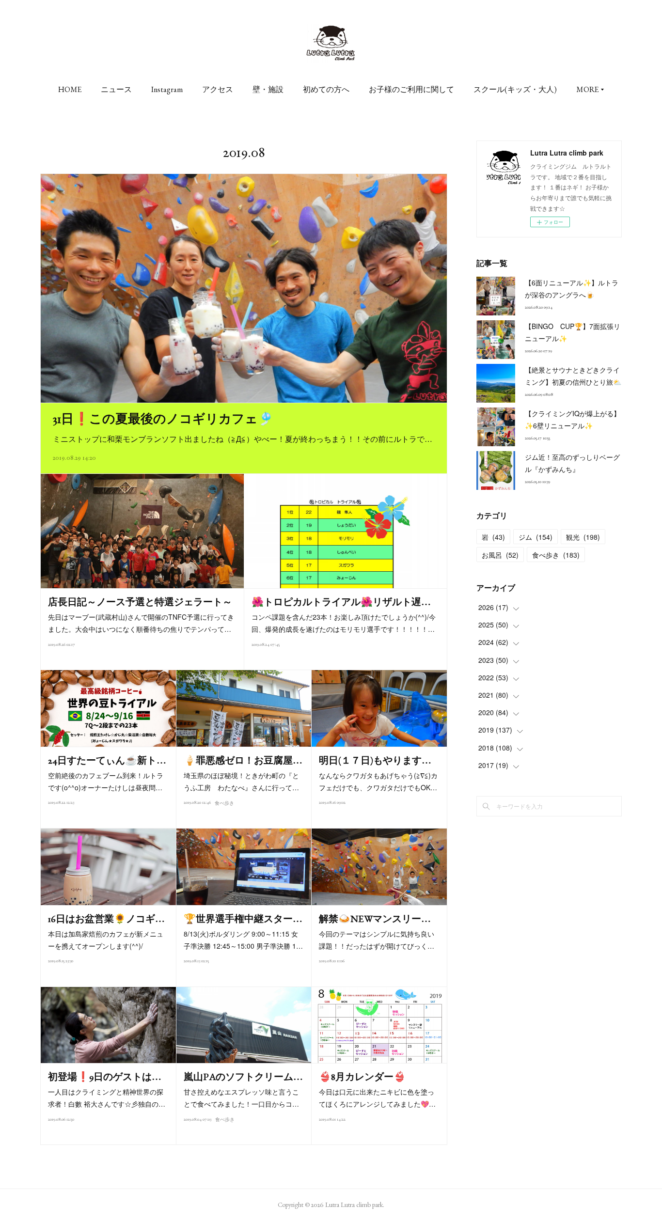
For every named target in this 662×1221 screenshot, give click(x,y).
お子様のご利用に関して (411, 89)
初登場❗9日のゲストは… (104, 1076)
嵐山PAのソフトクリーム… (243, 1076)
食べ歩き (224, 803)
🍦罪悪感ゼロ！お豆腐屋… (243, 760)
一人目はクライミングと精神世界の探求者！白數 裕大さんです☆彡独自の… (106, 1098)
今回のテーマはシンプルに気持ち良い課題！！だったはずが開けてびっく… (376, 940)
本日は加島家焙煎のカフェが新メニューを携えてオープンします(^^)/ (105, 940)
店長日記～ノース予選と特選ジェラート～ (140, 601)
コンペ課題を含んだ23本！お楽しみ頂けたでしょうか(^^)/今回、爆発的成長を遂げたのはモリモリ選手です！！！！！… (344, 623)
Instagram (167, 89)
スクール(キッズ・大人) (515, 89)
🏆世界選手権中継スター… (243, 918)
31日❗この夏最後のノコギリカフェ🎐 (163, 418)
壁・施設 (268, 89)
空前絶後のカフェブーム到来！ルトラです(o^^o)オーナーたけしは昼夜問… (105, 781)
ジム (535, 537)
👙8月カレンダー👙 (362, 1076)
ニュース (116, 89)
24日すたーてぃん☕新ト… (107, 760)
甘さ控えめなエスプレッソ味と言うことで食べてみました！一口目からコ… (241, 1098)
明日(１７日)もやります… (375, 760)
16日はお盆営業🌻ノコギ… (106, 918)
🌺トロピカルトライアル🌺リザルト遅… (341, 601)
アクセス (217, 89)
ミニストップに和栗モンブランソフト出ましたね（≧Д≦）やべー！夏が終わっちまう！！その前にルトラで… (242, 438)
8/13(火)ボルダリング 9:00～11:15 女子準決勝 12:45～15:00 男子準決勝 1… (243, 940)
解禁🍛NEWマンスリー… (375, 918)
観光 (583, 537)
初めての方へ (326, 89)
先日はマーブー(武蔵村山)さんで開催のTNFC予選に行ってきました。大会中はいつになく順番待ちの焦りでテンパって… (141, 623)
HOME (69, 89)
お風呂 (500, 555)
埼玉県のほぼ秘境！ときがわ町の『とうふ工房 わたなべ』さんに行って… (241, 781)
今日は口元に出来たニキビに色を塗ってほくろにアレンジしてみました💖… (377, 1098)
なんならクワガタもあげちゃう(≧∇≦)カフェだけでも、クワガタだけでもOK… (378, 781)
